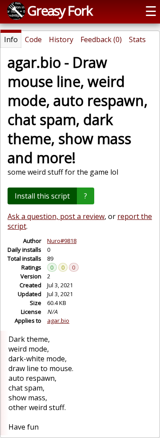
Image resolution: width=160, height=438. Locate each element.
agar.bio (58, 321)
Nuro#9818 (61, 241)
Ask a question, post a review (56, 216)
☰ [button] (151, 11)
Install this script (42, 196)
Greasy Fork (59, 10)
